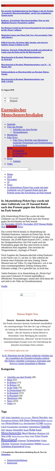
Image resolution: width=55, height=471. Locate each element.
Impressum (12, 463)
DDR (21, 420)
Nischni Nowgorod (18, 436)
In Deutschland (20, 153)
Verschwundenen (27, 444)
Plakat (27, 436)
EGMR (39, 423)
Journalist (18, 429)
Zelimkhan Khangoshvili (12, 446)
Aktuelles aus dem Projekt (25, 129)
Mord (25, 433)
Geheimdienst (34, 427)
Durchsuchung (30, 423)
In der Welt (18, 156)
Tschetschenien (33, 440)
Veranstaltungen (20, 132)
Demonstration (38, 420)
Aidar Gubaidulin (12, 417)
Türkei (44, 440)
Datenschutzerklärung (17, 460)
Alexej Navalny (40, 417)
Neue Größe (6, 436)
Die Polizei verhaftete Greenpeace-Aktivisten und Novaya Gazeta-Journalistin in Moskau (27, 362)
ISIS (3, 430)
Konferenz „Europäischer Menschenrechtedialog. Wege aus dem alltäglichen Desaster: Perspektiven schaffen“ (25, 21)
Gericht (45, 426)
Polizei (38, 436)
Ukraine (5, 443)
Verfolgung (14, 444)
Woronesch (45, 444)
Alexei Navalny (26, 418)
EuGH (3, 427)
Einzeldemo (48, 423)
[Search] (30, 169)
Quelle (4, 286)
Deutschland (11, 423)
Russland (9, 439)
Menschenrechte (11, 433)
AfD (3, 417)
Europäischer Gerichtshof (17, 427)
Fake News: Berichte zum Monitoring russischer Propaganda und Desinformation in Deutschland (33, 143)
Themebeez (6, 454)
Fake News (12, 137)
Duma (21, 423)
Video (10, 164)
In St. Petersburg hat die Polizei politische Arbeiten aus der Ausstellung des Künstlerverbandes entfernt (27, 356)
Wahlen (37, 443)
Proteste (44, 436)
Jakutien (9, 430)
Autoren (17, 161)
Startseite (11, 124)
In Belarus (12, 382)
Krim (32, 429)
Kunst (38, 430)
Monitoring (12, 135)
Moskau (32, 433)
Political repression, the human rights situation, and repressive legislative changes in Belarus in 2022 (24, 43)
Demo (27, 420)
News (9, 148)
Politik (32, 436)
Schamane (21, 440)
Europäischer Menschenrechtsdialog (22, 112)
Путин (28, 446)
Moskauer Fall (43, 433)
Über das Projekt (15, 127)
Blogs (9, 158)
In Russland (18, 150)
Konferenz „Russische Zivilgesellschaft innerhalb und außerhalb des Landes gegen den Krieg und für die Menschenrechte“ (27, 51)
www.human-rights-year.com (16, 350)
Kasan (26, 430)
